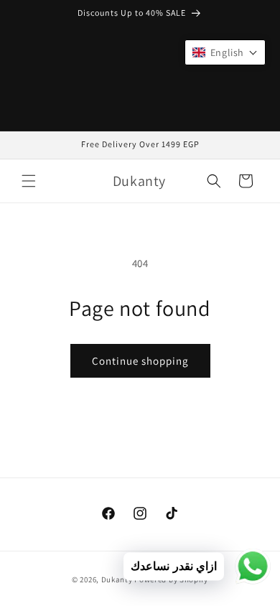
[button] (29, 181)
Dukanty (117, 579)
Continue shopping (140, 361)
